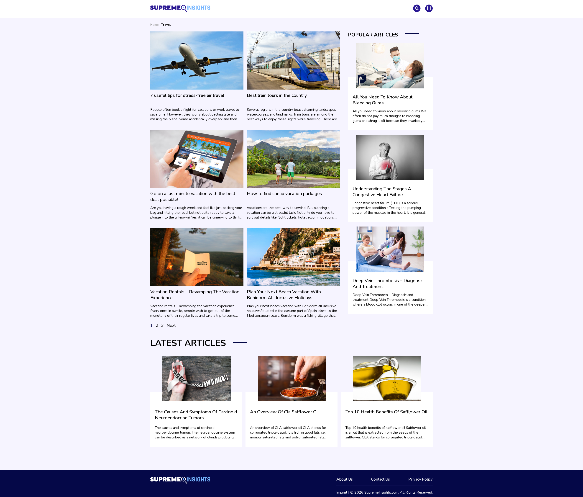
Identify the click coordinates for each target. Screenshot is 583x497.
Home (154, 25)
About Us (344, 479)
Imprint (341, 492)
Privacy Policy (420, 479)
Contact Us (380, 479)
